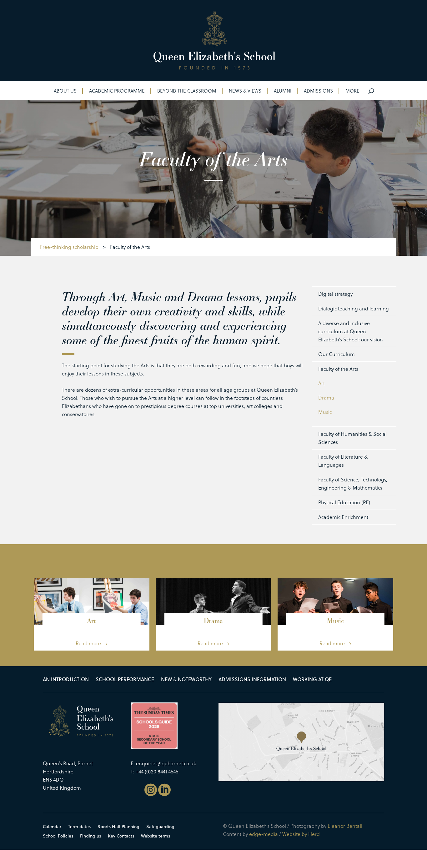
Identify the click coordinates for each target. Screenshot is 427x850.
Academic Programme (117, 91)
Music (325, 411)
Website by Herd (301, 833)
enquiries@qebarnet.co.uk (166, 763)
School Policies (58, 836)
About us (65, 91)
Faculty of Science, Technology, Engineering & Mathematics (352, 483)
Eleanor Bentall (345, 825)
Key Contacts (121, 836)
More (352, 91)
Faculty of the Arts (338, 368)
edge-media (263, 833)
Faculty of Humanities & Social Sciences (352, 437)
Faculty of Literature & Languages (343, 460)
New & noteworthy (186, 680)
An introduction (66, 680)
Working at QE (312, 680)
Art (321, 383)
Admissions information (252, 680)
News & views (245, 91)
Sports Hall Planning (118, 827)
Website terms (155, 836)
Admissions (318, 91)
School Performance (125, 680)
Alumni (282, 91)
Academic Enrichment (343, 517)
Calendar (52, 827)
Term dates (79, 827)
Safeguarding (160, 827)
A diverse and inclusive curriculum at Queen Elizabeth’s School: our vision (350, 331)
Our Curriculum (336, 354)
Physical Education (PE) (344, 502)
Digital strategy (335, 293)
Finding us (90, 836)
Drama (326, 397)
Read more (89, 643)
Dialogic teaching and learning (353, 308)
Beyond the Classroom (186, 91)
